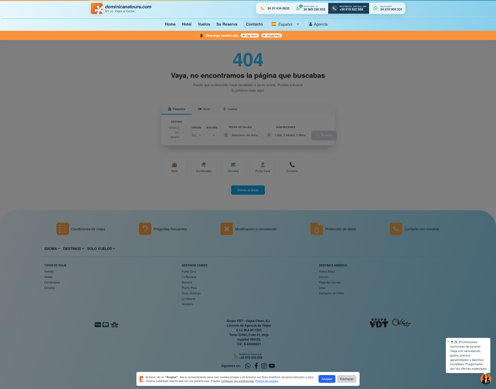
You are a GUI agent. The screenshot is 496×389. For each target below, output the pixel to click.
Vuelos (204, 24)
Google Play (192, 35)
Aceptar (327, 379)
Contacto (254, 24)
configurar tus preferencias (237, 381)
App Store (170, 35)
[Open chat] (485, 379)
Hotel (187, 24)
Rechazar (346, 379)
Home (170, 24)
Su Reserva (226, 24)
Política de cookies (266, 381)
